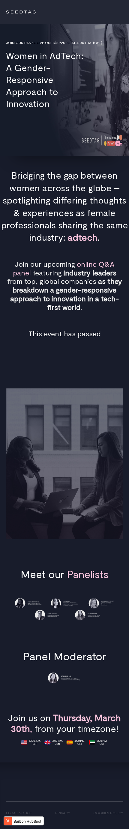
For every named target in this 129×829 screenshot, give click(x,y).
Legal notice (19, 813)
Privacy (62, 813)
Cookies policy (108, 813)
